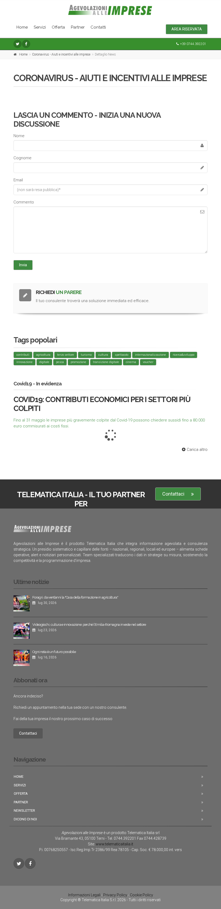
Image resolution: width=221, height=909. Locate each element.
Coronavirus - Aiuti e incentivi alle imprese (61, 54)
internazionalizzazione (150, 355)
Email (18, 180)
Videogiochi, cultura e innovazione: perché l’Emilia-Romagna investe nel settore (89, 625)
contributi (22, 355)
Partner (78, 27)
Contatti (98, 27)
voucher (148, 362)
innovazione (24, 362)
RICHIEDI (58, 292)
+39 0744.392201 (193, 44)
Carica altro (197, 449)
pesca (60, 362)
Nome (19, 135)
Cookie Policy (141, 895)
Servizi (40, 27)
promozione (78, 362)
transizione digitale (106, 362)
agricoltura (43, 355)
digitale (44, 362)
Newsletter (24, 810)
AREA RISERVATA (186, 29)
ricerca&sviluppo (183, 355)
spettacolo (121, 355)
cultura (103, 355)
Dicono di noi (25, 819)
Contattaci (173, 494)
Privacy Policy (115, 895)
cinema (131, 362)
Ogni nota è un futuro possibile (54, 652)
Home (22, 27)
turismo (86, 355)
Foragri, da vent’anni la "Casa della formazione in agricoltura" (75, 597)
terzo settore (65, 355)
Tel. (121, 838)
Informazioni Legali (84, 895)
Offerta (58, 27)
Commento (23, 202)
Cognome (22, 157)
